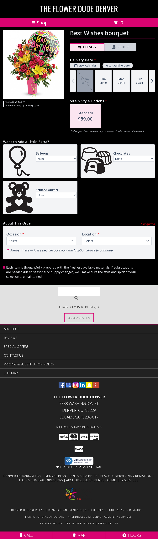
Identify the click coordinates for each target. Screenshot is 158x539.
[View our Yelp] (96, 387)
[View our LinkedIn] (82, 387)
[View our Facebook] (62, 387)
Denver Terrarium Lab (22, 475)
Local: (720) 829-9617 (79, 417)
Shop (42, 22)
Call (27, 535)
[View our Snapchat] (89, 387)
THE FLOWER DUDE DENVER (79, 8)
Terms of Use (108, 523)
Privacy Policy (51, 523)
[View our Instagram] (75, 387)
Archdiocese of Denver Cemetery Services (102, 480)
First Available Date (118, 65)
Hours (133, 535)
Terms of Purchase (80, 523)
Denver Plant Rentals (64, 475)
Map (80, 535)
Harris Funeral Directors (41, 480)
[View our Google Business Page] (69, 387)
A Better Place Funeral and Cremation (119, 475)
